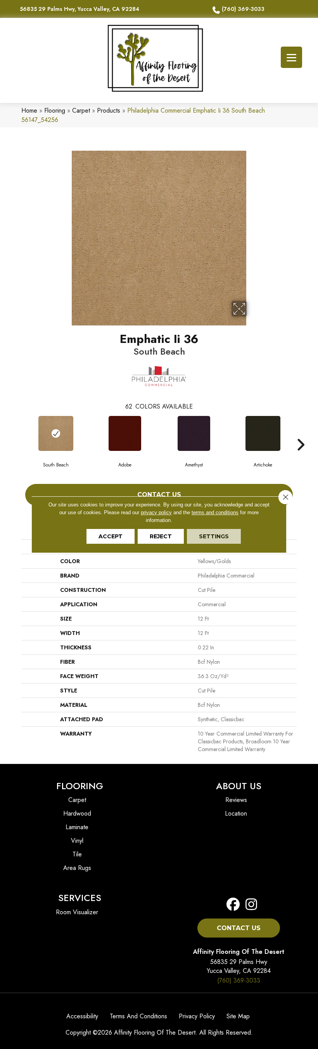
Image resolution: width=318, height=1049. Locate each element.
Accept (111, 536)
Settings (214, 536)
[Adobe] (124, 433)
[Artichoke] (262, 433)
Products (108, 110)
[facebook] (233, 904)
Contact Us (159, 494)
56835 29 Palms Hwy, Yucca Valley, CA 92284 (79, 9)
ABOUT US (238, 786)
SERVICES (79, 898)
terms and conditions (215, 512)
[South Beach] (55, 433)
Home (29, 110)
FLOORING (79, 786)
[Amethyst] (193, 433)
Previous (17, 433)
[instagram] (249, 904)
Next (300, 433)
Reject (161, 536)
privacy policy (156, 512)
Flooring (54, 110)
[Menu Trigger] (291, 57)
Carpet (81, 110)
